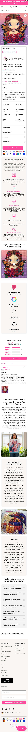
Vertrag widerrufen (7, 680)
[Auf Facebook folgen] (2, 709)
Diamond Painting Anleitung (5, 657)
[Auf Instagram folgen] (6, 709)
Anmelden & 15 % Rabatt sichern (14, 702)
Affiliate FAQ (18, 650)
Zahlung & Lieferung (6, 651)
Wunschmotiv (15, 503)
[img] (4, 367)
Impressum (4, 670)
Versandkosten (10, 83)
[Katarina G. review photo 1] (4, 389)
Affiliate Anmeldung (20, 653)
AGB (2, 667)
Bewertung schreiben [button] (14, 358)
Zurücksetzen (21, 10)
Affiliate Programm (19, 648)
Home (4, 48)
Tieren (11, 546)
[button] (6, 70)
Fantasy (19, 546)
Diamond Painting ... (10, 48)
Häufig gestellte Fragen (6, 646)
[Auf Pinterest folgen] (10, 709)
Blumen (15, 546)
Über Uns (3, 660)
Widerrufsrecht (5, 675)
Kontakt (3, 649)
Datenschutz (4, 672)
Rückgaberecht (5, 654)
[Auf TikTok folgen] (13, 709)
